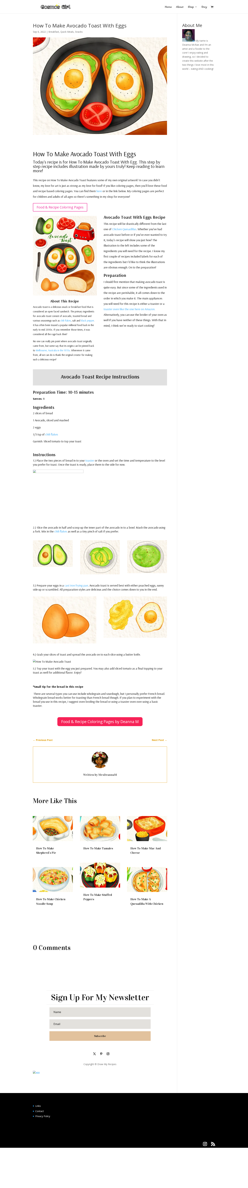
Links (38, 1106)
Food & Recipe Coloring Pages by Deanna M (100, 721)
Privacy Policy (42, 1116)
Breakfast (53, 31)
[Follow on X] (94, 1053)
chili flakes (65, 320)
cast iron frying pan (76, 585)
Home (168, 7)
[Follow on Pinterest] (101, 1053)
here (99, 191)
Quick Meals (67, 31)
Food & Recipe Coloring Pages (60, 207)
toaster (89, 460)
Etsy (204, 7)
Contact (39, 1111)
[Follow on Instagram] (108, 1053)
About (180, 7)
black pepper (87, 320)
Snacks (79, 31)
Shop (191, 7)
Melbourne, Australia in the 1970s (53, 350)
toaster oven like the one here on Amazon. (129, 309)
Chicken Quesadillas (124, 229)
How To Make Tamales (98, 848)
